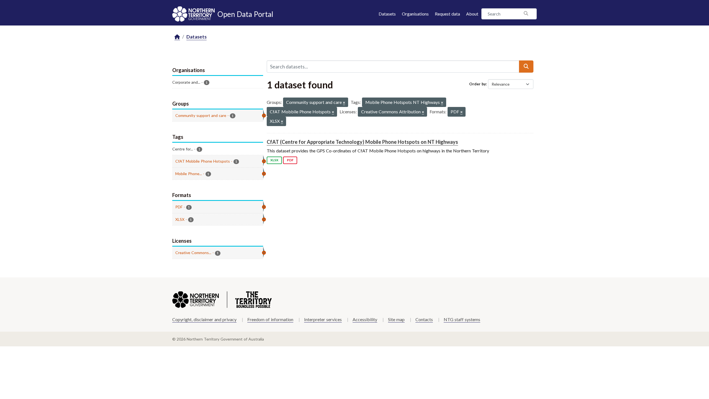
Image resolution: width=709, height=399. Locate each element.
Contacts (424, 319)
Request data (447, 13)
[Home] (177, 37)
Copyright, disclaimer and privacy (204, 319)
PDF (290, 160)
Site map (396, 319)
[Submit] (526, 66)
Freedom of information (270, 319)
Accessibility (365, 319)
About (472, 13)
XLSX (274, 160)
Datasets (387, 13)
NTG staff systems (462, 319)
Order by (477, 83)
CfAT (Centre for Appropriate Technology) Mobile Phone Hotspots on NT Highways (362, 142)
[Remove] (344, 103)
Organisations (415, 13)
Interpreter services (323, 319)
